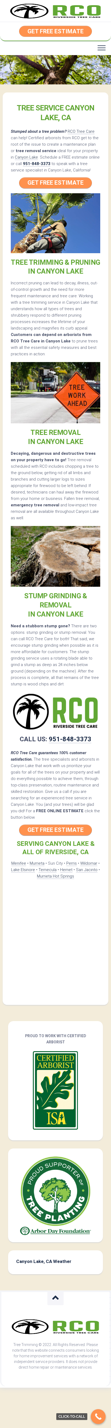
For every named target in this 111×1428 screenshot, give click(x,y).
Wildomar (88, 863)
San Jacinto (87, 869)
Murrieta (37, 863)
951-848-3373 (36, 163)
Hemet (66, 869)
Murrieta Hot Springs (55, 876)
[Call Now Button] (98, 1416)
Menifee (18, 863)
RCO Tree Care (81, 131)
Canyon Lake (26, 157)
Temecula (48, 869)
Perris (71, 863)
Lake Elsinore (23, 869)
